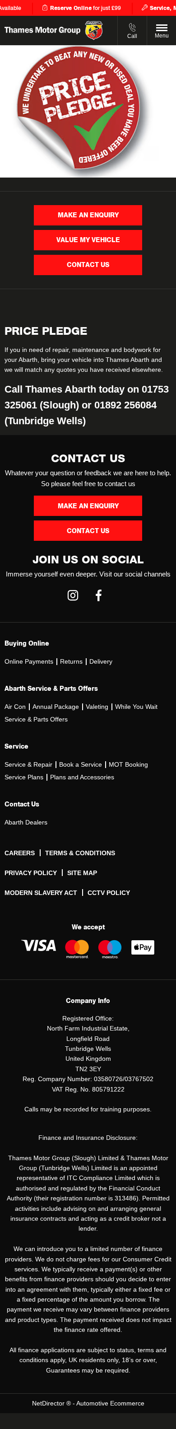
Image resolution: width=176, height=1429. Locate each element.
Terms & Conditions (80, 853)
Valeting (97, 706)
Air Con (15, 706)
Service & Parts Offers (36, 719)
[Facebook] (99, 594)
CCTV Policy (109, 892)
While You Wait (136, 706)
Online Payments (29, 661)
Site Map (82, 872)
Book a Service (80, 764)
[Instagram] (73, 594)
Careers (20, 853)
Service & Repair (28, 764)
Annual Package (55, 706)
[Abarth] (94, 31)
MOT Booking (128, 764)
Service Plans (24, 777)
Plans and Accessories (82, 777)
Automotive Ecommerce (110, 1403)
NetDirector (49, 1403)
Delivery (100, 661)
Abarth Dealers (26, 822)
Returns (71, 661)
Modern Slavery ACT (41, 892)
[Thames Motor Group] (42, 30)
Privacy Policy (31, 872)
